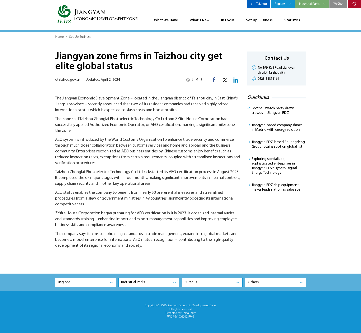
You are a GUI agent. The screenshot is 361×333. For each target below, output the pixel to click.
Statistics (292, 20)
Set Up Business (259, 20)
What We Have (166, 20)
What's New (199, 20)
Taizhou (261, 4)
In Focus (227, 20)
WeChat (338, 3)
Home (59, 37)
